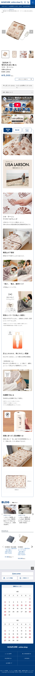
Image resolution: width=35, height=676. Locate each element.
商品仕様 (17, 130)
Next (31, 32)
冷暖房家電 (11, 9)
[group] (10, 515)
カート (28, 2)
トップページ (5, 9)
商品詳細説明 (8, 130)
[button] (33, 514)
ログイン (25, 2)
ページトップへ (32, 568)
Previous (4, 32)
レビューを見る (27, 130)
